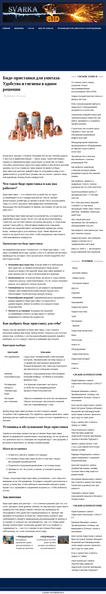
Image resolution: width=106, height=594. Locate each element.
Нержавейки (77, 302)
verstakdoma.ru (57, 592)
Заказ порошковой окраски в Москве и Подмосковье (86, 496)
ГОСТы (31, 28)
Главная (6, 28)
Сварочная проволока (81, 330)
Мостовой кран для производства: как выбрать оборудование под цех (84, 222)
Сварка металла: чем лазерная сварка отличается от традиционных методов (85, 241)
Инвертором (78, 278)
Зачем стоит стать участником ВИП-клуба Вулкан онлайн (85, 446)
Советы (75, 368)
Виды (75, 268)
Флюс (73, 335)
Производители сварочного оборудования (79, 28)
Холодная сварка (80, 283)
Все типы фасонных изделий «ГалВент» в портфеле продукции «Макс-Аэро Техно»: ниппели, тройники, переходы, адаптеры (86, 208)
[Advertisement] (53, 51)
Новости (75, 344)
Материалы (76, 321)
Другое (74, 288)
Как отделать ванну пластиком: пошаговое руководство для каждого (86, 485)
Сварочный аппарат (80, 358)
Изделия (75, 292)
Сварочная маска (80, 354)
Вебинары (19, 28)
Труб (73, 316)
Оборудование (78, 349)
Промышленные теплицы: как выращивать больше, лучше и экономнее (85, 397)
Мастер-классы (45, 28)
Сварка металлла (79, 307)
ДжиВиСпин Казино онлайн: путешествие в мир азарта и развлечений (84, 471)
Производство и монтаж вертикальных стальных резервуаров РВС (83, 159)
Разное (22, 96)
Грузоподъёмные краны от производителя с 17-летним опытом (84, 194)
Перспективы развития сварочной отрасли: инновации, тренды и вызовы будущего (86, 435)
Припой (75, 325)
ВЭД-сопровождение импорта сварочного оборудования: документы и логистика (85, 106)
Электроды (76, 340)
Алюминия (77, 297)
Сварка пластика (79, 311)
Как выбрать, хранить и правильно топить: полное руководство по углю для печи (86, 184)
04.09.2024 (10, 96)
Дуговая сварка (79, 272)
